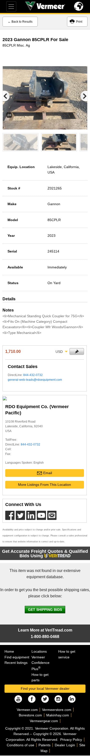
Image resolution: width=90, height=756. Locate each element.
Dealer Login (65, 745)
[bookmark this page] (77, 351)
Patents (44, 745)
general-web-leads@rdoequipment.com (35, 379)
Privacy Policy (71, 740)
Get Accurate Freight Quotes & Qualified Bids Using (45, 553)
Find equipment (16, 657)
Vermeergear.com (44, 721)
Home (9, 651)
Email (47, 473)
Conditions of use (20, 745)
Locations (39, 651)
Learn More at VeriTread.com (45, 630)
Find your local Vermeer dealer (45, 689)
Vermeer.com (27, 710)
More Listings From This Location (44, 485)
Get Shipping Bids (45, 610)
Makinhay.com (57, 715)
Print (79, 21)
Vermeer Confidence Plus (41, 663)
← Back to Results (20, 21)
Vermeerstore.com (56, 710)
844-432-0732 (33, 375)
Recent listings (16, 663)
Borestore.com (30, 715)
